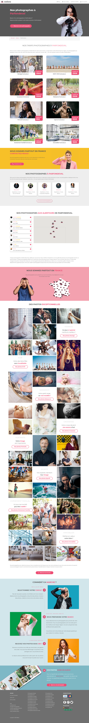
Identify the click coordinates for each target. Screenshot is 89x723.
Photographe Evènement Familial (34, 710)
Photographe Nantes (49, 701)
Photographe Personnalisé (32, 708)
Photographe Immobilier (32, 697)
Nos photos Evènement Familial (20, 510)
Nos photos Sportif (44, 478)
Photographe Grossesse (32, 696)
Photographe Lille (48, 707)
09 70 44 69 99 (75, 1)
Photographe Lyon (48, 696)
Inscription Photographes (14, 706)
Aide (11, 703)
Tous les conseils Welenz (14, 709)
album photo (59, 676)
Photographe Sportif (31, 705)
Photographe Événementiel (33, 704)
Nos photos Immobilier (68, 541)
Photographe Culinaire (32, 702)
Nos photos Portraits (20, 446)
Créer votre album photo (14, 711)
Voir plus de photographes (44, 200)
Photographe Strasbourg (50, 702)
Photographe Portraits (32, 701)
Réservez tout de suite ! (45, 572)
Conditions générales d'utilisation (16, 708)
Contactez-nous (17, 163)
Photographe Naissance (32, 707)
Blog (59, 1)
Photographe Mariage (32, 693)
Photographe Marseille (49, 694)
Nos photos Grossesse (68, 430)
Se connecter (84, 1)
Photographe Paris (48, 693)
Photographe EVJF (31, 694)
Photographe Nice (48, 699)
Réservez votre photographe (21, 26)
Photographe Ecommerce (32, 699)
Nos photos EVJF (20, 366)
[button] (53, 231)
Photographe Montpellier (50, 704)
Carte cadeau (66, 1)
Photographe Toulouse (49, 697)
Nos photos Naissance (44, 399)
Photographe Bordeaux (49, 705)
